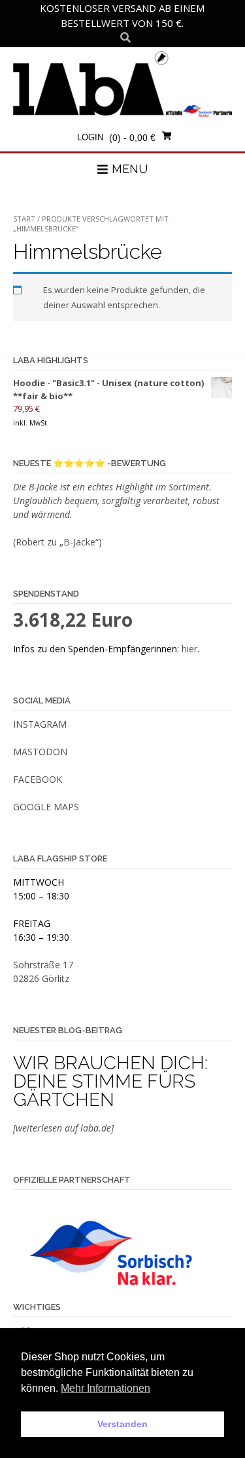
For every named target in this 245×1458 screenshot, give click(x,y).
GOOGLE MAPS (46, 806)
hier (189, 648)
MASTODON (40, 751)
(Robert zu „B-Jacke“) (57, 542)
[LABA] (122, 84)
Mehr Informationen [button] (105, 1388)
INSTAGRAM (40, 724)
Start (24, 219)
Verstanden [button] (122, 1424)
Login (90, 137)
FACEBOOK (37, 779)
